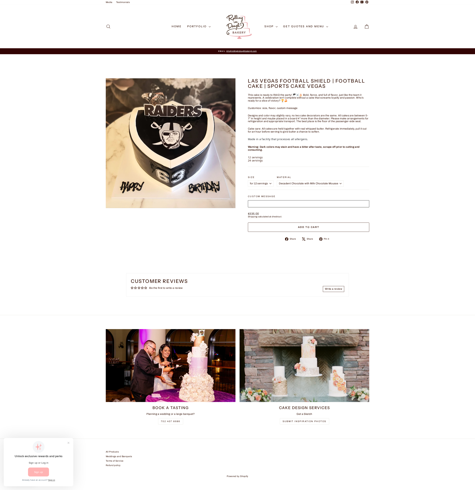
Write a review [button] (333, 289)
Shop (269, 26)
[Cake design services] (304, 365)
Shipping (253, 216)
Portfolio (197, 26)
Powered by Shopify (237, 476)
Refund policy (113, 465)
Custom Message (262, 196)
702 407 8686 (170, 421)
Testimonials (123, 2)
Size (251, 177)
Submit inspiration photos (304, 421)
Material (284, 177)
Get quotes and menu (304, 26)
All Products (112, 451)
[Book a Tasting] (170, 365)
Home (177, 26)
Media (109, 2)
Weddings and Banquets (119, 456)
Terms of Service (115, 461)
